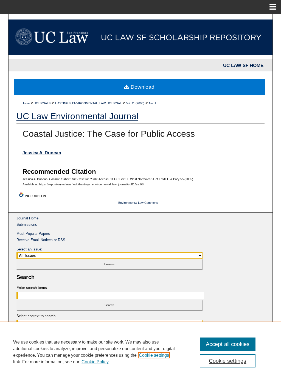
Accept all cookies (227, 344)
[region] (140, 352)
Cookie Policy (95, 361)
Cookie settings (154, 355)
